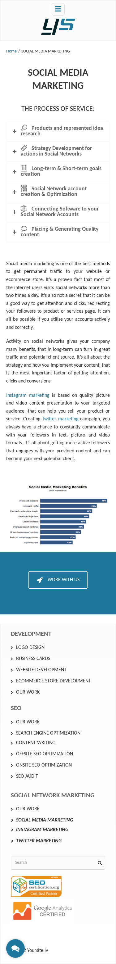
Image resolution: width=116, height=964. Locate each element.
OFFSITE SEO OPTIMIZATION (44, 754)
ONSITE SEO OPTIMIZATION (44, 765)
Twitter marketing (60, 419)
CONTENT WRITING (35, 742)
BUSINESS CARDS (33, 658)
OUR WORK (28, 692)
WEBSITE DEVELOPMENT (41, 670)
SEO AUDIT (27, 776)
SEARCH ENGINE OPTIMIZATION (48, 733)
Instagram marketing (27, 395)
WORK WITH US (63, 579)
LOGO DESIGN (30, 647)
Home (11, 51)
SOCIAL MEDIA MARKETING (44, 820)
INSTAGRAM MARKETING (42, 829)
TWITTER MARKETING (39, 841)
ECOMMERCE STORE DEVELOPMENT (53, 681)
